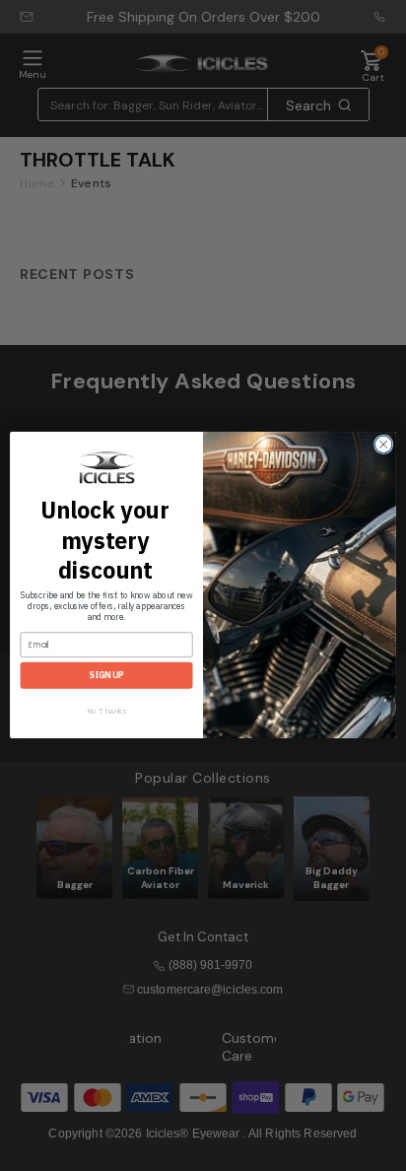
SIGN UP (106, 676)
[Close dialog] (383, 444)
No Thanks (106, 712)
